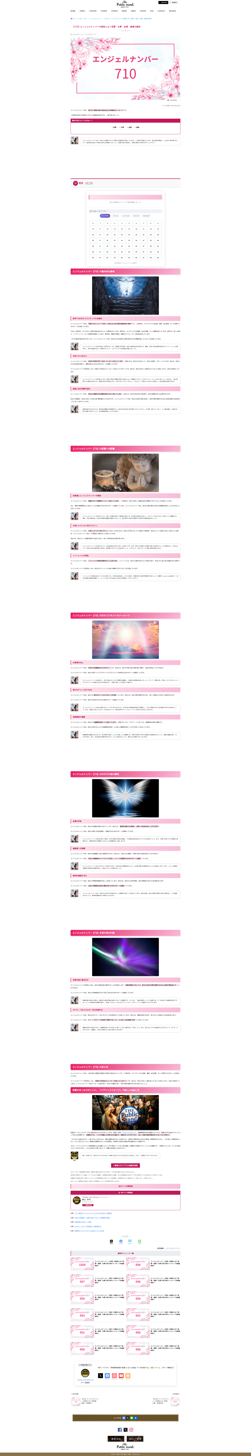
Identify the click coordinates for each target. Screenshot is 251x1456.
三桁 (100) (136, 216)
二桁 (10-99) (125, 216)
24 (122, 235)
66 (136, 258)
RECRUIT (172, 11)
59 (158, 252)
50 (93, 252)
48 (151, 246)
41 (100, 246)
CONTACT (161, 11)
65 (129, 258)
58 (151, 252)
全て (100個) (105, 216)
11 (100, 229)
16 (136, 229)
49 (158, 246)
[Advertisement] (125, 161)
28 (151, 235)
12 (107, 229)
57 (143, 252)
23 (114, 235)
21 (100, 235)
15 (129, 229)
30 (93, 240)
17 (143, 229)
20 (93, 235)
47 (143, 246)
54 (122, 252)
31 (100, 240)
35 (129, 240)
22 (107, 235)
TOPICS (82, 11)
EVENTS (143, 11)
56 (136, 252)
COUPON (114, 11)
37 (143, 240)
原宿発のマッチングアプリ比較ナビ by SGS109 (89, 1231)
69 (158, 258)
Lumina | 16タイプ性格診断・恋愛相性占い (88, 1226)
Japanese (164, 2)
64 (122, 258)
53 (114, 252)
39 (158, 240)
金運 (130, 127)
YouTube (121, 1378)
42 (107, 246)
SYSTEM (104, 11)
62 (107, 258)
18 (151, 229)
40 (93, 246)
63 (114, 258)
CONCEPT (93, 11)
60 (93, 258)
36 (136, 240)
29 (158, 235)
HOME (73, 11)
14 (122, 229)
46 (136, 246)
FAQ (151, 11)
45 (129, 246)
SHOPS (124, 11)
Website (128, 1378)
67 (143, 258)
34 (122, 240)
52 (107, 252)
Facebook (107, 1378)
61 (100, 258)
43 (114, 246)
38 (151, 240)
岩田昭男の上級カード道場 (83, 1222)
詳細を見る (89, 1205)
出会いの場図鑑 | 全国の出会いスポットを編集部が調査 (92, 1217)
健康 (137, 127)
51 (100, 252)
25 (129, 235)
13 (114, 229)
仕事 (122, 127)
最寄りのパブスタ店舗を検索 (126, 1165)
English (174, 2)
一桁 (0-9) (115, 216)
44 (122, 246)
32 (107, 240)
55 (129, 252)
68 (151, 258)
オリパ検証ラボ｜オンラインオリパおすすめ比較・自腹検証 (93, 1213)
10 (93, 229)
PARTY (133, 11)
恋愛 (114, 127)
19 (158, 229)
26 (136, 235)
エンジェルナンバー (173, 1248)
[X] (128, 1418)
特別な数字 (146, 216)
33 (114, 240)
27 (143, 235)
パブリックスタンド (129, 1132)
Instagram (114, 1378)
